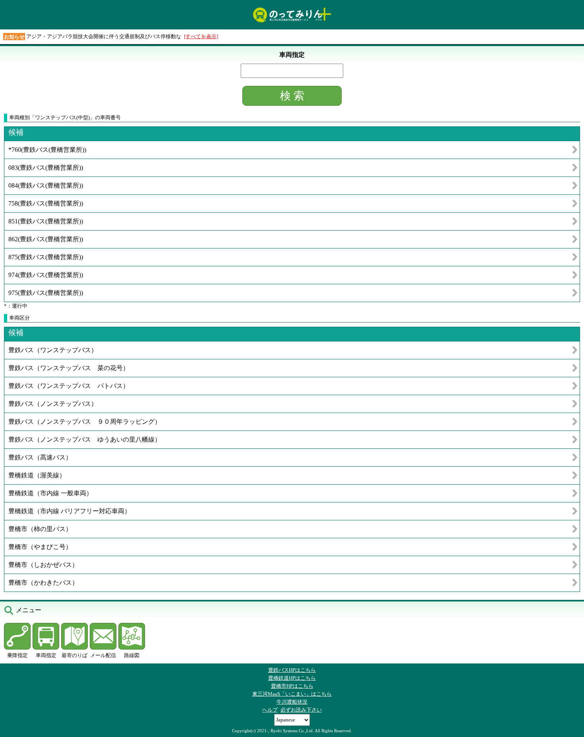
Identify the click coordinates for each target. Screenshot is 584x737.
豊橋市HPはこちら (292, 686)
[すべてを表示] (201, 36)
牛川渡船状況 (292, 702)
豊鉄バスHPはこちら (292, 670)
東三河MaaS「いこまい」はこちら (292, 694)
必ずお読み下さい (301, 710)
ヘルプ (270, 710)
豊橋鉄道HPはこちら (292, 678)
